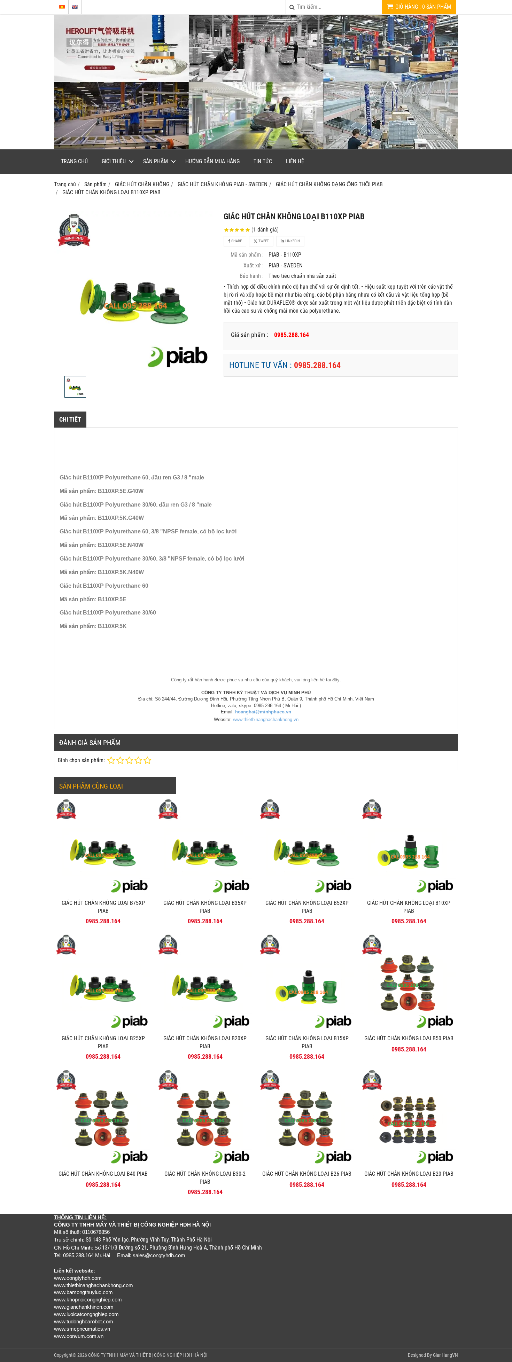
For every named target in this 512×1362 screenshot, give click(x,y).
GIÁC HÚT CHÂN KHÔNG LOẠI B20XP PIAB (205, 1042)
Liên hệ (295, 161)
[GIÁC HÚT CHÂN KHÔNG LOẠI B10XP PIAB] (409, 894)
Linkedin (292, 241)
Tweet (263, 241)
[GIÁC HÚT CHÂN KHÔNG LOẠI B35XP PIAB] (205, 894)
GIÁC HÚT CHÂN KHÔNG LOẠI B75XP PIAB (103, 907)
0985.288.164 (317, 365)
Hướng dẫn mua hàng (212, 161)
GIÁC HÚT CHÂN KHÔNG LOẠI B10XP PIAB (408, 907)
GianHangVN (445, 1355)
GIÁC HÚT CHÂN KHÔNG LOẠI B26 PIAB (306, 1174)
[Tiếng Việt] (62, 7)
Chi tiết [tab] (70, 419)
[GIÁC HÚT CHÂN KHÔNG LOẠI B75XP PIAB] (103, 894)
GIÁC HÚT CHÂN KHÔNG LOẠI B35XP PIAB (205, 907)
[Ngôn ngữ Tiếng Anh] (75, 7)
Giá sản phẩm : (249, 334)
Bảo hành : (252, 276)
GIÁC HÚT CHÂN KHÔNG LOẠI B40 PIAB (103, 1174)
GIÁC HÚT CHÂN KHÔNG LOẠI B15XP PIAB (307, 1042)
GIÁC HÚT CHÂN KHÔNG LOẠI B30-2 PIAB (205, 1178)
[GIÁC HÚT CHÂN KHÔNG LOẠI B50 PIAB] (409, 1029)
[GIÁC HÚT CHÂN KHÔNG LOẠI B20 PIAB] (409, 1164)
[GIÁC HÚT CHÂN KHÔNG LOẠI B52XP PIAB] (307, 894)
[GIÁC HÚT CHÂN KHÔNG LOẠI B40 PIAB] (103, 1164)
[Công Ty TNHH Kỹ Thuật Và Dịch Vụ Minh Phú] (256, 147)
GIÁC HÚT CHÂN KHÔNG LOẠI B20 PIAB (408, 1174)
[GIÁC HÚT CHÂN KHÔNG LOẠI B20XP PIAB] (205, 1029)
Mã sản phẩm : (247, 254)
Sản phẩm (155, 161)
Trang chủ (74, 161)
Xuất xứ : (253, 265)
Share (236, 241)
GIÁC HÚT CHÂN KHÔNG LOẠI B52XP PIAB (307, 907)
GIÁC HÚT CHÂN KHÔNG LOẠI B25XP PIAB (103, 1042)
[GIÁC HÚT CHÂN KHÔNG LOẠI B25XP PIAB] (103, 1029)
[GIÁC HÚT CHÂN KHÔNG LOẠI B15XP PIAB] (307, 1029)
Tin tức (263, 161)
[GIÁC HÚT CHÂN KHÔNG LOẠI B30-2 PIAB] (205, 1164)
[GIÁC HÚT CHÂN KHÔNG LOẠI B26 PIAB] (307, 1164)
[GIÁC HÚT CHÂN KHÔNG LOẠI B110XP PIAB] (135, 292)
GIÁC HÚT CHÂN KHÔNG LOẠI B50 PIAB (408, 1038)
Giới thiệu (114, 161)
